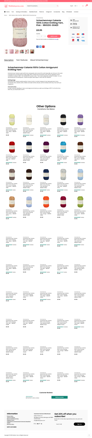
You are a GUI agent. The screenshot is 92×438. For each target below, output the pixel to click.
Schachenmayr (39, 17)
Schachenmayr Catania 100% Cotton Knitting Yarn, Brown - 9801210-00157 (80, 158)
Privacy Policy (10, 416)
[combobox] (41, 5)
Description (9, 60)
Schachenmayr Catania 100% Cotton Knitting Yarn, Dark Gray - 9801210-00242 (80, 240)
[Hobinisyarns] (14, 6)
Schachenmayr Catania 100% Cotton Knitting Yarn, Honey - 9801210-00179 (11, 213)
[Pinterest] (39, 424)
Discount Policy (10, 424)
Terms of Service (11, 417)
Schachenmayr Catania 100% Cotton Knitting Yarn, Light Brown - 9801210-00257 (80, 350)
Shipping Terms (10, 420)
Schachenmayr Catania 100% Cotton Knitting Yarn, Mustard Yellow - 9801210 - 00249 (80, 267)
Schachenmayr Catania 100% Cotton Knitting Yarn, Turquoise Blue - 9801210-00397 (80, 295)
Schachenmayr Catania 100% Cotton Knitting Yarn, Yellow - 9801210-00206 (11, 240)
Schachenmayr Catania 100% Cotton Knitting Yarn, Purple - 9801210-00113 (80, 131)
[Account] (82, 6)
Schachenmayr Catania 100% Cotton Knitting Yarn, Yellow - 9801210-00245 (11, 267)
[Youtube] (41, 424)
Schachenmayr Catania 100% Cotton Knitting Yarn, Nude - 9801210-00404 (80, 322)
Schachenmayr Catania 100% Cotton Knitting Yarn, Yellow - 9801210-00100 (11, 131)
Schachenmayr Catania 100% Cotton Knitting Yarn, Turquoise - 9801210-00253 (11, 295)
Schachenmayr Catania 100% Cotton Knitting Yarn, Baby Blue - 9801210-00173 (80, 185)
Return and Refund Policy (13, 418)
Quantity (38, 33)
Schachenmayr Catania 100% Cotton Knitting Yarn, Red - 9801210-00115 (11, 158)
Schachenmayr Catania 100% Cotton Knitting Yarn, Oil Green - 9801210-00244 (11, 376)
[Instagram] (35, 424)
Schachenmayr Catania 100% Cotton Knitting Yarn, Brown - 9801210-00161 (11, 185)
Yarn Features (22, 60)
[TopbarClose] (91, 1)
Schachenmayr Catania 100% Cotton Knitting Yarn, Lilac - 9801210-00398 (11, 322)
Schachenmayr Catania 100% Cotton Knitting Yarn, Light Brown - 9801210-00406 (11, 350)
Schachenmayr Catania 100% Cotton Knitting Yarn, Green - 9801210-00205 (80, 213)
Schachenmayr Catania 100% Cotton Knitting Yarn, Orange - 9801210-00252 (80, 376)
